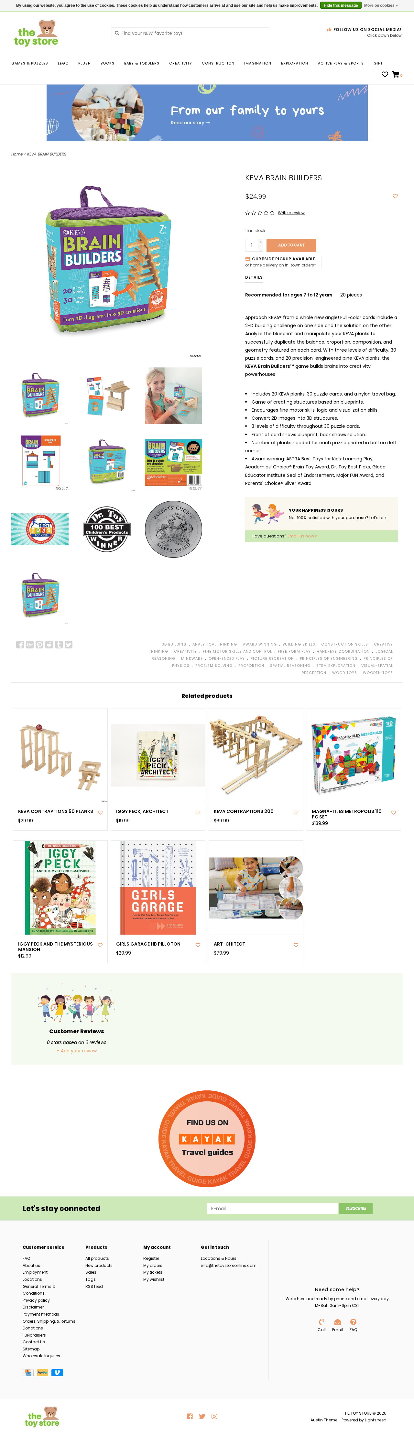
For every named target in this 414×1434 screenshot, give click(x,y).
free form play (294, 651)
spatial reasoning (290, 665)
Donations (33, 1328)
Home (17, 154)
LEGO (63, 63)
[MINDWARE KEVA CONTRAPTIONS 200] (256, 755)
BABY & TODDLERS (141, 63)
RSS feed (94, 1286)
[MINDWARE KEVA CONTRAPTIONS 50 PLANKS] (60, 755)
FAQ (26, 1258)
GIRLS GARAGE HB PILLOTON (148, 944)
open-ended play (227, 658)
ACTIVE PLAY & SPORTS (341, 63)
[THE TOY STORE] (56, 33)
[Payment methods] (30, 1374)
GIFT (378, 63)
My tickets (152, 1272)
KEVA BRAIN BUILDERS (46, 154)
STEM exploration (335, 665)
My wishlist (153, 1279)
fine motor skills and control (237, 651)
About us (31, 1265)
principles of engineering (329, 658)
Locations (32, 1279)
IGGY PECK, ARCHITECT (142, 811)
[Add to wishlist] (395, 196)
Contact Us (34, 1342)
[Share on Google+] (30, 644)
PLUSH (84, 63)
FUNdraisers (34, 1335)
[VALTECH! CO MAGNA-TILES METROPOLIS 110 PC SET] (354, 755)
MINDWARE (192, 658)
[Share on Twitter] (68, 644)
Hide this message (341, 5)
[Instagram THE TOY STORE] (214, 1416)
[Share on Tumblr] (59, 644)
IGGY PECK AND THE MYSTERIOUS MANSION (55, 946)
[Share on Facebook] (20, 644)
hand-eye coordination (343, 651)
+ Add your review (77, 1051)
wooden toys (378, 672)
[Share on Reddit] (49, 644)
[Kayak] (207, 1139)
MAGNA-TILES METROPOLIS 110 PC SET (347, 814)
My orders (152, 1265)
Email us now (301, 536)
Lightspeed (376, 1420)
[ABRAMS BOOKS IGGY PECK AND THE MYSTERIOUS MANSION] (60, 888)
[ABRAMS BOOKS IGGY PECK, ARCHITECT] (158, 755)
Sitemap (31, 1349)
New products (99, 1265)
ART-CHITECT (229, 944)
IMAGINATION (257, 63)
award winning (260, 644)
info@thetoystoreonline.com (228, 1265)
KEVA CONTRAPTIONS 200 (244, 811)
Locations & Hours (218, 1258)
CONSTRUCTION (218, 63)
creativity (185, 651)
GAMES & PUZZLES (29, 63)
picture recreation (272, 658)
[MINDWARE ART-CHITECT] (256, 888)
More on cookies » (381, 5)
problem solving (214, 665)
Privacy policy (36, 1300)
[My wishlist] (385, 75)
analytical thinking (214, 644)
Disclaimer (33, 1307)
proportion (251, 665)
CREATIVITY (180, 63)
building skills (299, 644)
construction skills (344, 644)
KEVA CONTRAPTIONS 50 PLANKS (55, 811)
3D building (174, 644)
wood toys (344, 672)
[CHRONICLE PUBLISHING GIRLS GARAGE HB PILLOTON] (158, 888)
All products (97, 1258)
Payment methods (41, 1314)
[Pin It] (39, 644)
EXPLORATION (294, 63)
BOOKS (107, 63)
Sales (90, 1272)
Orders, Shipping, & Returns (49, 1321)
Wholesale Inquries (41, 1356)
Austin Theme (323, 1420)
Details (254, 277)
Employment (35, 1272)
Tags (90, 1279)
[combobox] (190, 33)
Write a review (291, 213)
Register (151, 1258)
